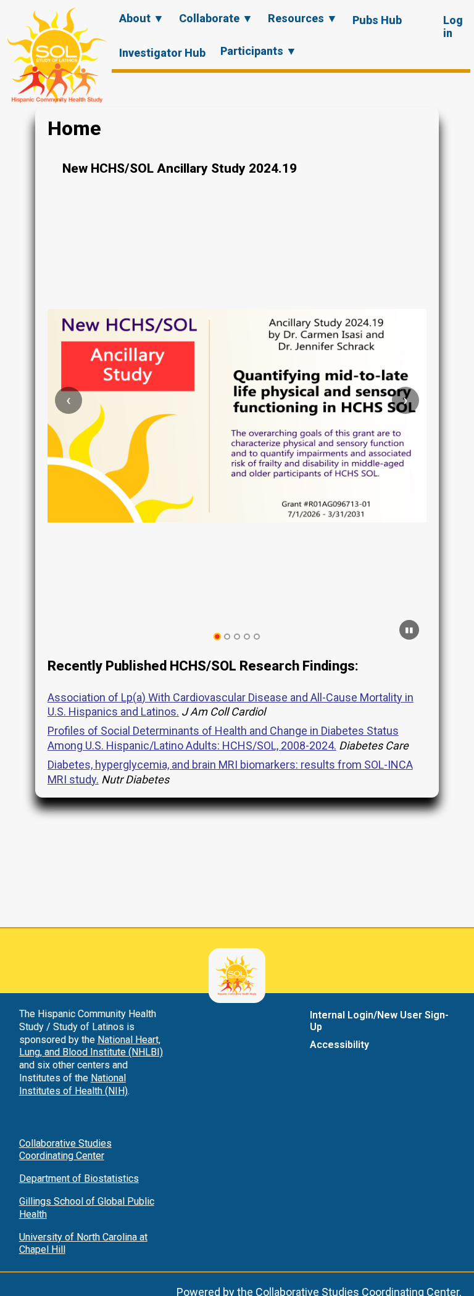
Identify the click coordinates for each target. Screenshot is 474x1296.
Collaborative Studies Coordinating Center (65, 1149)
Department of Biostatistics (79, 1178)
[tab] (218, 637)
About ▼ (141, 18)
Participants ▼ (258, 50)
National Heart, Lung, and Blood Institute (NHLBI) (91, 1046)
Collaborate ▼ (216, 18)
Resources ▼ (303, 18)
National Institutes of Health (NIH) (73, 1084)
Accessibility (339, 1044)
